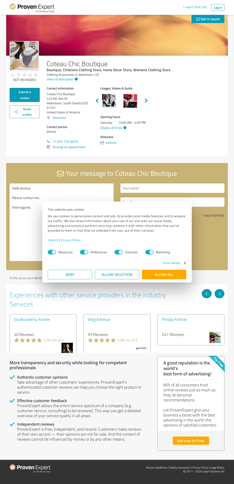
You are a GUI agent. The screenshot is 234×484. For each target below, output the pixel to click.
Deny (70, 274)
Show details (171, 263)
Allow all (164, 274)
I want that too (195, 6)
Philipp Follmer (174, 319)
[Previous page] (207, 293)
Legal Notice (217, 467)
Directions (59, 117)
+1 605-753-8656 (65, 141)
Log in (218, 7)
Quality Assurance (179, 467)
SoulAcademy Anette (32, 319)
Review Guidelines (156, 467)
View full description (60, 79)
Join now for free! (191, 440)
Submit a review (25, 95)
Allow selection (117, 274)
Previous (97, 101)
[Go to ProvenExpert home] (32, 8)
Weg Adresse (99, 319)
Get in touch (210, 18)
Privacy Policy (71, 240)
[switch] (84, 252)
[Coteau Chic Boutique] (24, 56)
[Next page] (219, 293)
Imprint (53, 240)
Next (146, 101)
